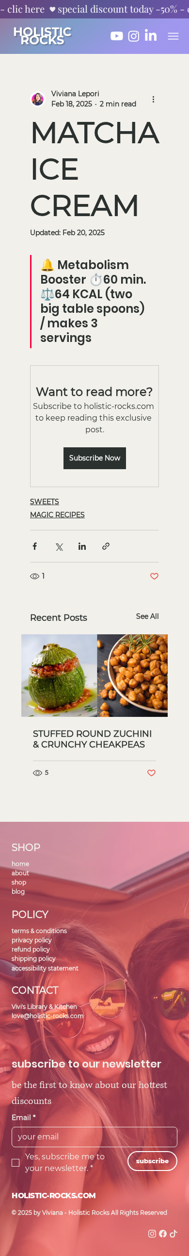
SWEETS (44, 501)
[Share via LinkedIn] (82, 546)
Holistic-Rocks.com (54, 1195)
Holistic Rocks (41, 36)
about (20, 873)
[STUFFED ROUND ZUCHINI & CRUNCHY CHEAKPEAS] (94, 675)
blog (18, 891)
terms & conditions (39, 930)
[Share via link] (105, 546)
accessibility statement (45, 968)
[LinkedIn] (150, 36)
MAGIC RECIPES (57, 514)
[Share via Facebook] (34, 546)
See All (147, 616)
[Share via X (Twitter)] (58, 546)
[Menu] (173, 36)
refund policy (31, 949)
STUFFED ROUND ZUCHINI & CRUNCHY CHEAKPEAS (92, 739)
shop (19, 882)
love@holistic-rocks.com (48, 1015)
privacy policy (32, 940)
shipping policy (34, 958)
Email (23, 1117)
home (20, 863)
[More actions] (153, 99)
